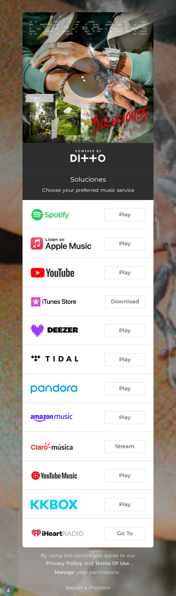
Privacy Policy (64, 563)
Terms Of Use (112, 563)
